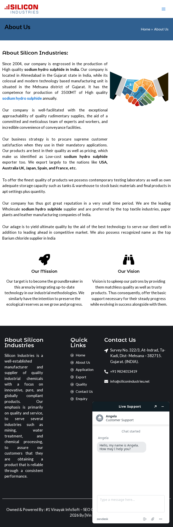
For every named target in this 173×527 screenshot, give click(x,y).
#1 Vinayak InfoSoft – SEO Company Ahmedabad (87, 509)
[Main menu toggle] (163, 9)
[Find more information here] (131, 462)
